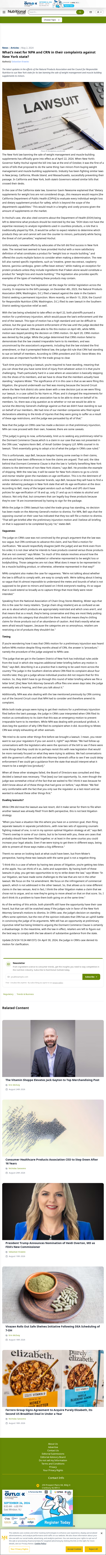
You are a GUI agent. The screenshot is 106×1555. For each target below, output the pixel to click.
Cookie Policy (40, 1543)
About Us (53, 1443)
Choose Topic (50, 19)
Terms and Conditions (53, 1463)
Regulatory (8, 994)
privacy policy (58, 983)
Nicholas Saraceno (17, 1168)
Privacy (53, 1467)
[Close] (102, 1533)
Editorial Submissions (53, 1453)
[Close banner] (102, 4)
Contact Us (53, 1450)
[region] (53, 1542)
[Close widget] (69, 1493)
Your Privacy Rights (53, 1470)
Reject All (93, 1549)
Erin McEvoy (14, 1085)
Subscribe (89, 976)
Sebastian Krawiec (17, 1252)
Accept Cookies (74, 1549)
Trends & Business (25, 994)
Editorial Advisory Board (53, 1457)
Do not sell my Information (53, 1460)
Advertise (53, 1447)
